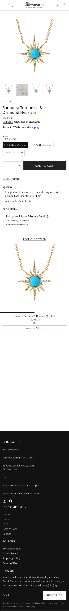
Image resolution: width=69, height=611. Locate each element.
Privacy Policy (10, 553)
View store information (17, 225)
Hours (6, 477)
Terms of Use (10, 563)
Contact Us (9, 514)
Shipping (8, 121)
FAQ (5, 524)
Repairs (7, 533)
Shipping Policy (11, 558)
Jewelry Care (10, 529)
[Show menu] (4, 5)
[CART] (64, 5)
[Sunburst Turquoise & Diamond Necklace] (34, 278)
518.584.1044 (10, 469)
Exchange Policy (12, 548)
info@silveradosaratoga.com (18, 465)
